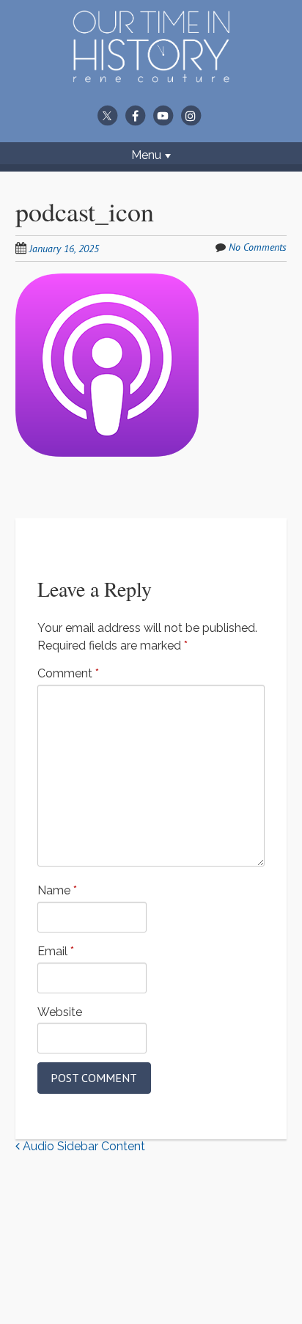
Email (55, 951)
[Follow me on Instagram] (190, 115)
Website (59, 1012)
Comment (68, 673)
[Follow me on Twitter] (107, 115)
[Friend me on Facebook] (135, 115)
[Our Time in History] (151, 73)
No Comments (258, 247)
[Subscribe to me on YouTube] (162, 115)
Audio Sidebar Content (82, 1146)
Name (57, 890)
